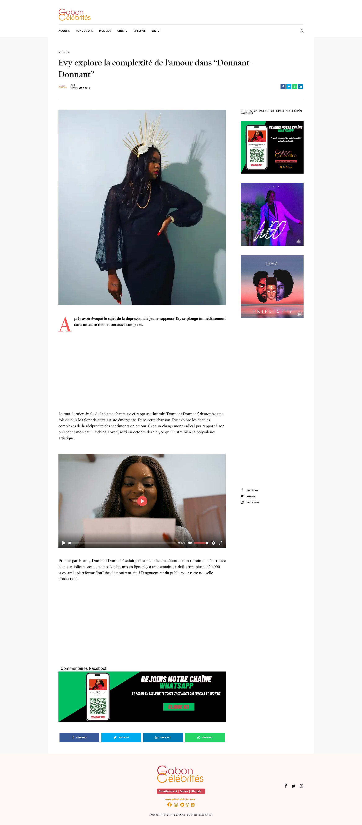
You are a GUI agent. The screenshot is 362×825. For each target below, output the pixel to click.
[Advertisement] (142, 372)
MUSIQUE (64, 52)
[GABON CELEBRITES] (74, 14)
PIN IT (144, 696)
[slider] (122, 543)
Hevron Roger (203, 815)
